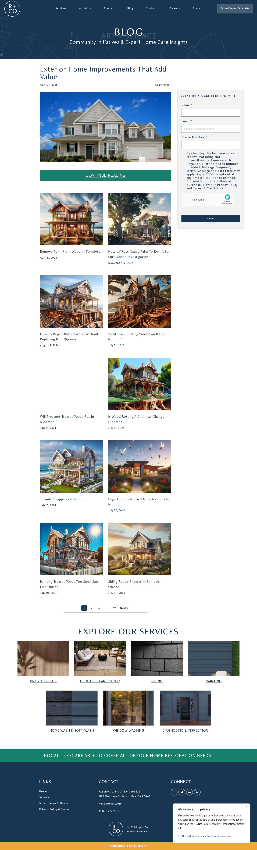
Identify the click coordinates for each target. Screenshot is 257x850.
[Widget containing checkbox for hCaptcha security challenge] (207, 199)
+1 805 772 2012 (109, 811)
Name (186, 105)
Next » (124, 608)
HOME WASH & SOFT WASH (71, 730)
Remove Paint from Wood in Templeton (71, 251)
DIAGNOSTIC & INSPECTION (185, 730)
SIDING (156, 681)
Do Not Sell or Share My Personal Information (204, 836)
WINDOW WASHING (128, 730)
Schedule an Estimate (54, 803)
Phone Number (194, 137)
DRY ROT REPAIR (43, 681)
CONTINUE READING (105, 175)
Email (186, 121)
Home (43, 791)
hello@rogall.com (110, 803)
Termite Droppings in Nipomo (63, 499)
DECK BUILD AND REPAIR (100, 681)
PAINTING (214, 681)
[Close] (246, 806)
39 (114, 608)
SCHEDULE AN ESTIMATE (128, 846)
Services (45, 797)
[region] (211, 823)
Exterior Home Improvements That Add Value (103, 72)
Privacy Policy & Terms (54, 809)
